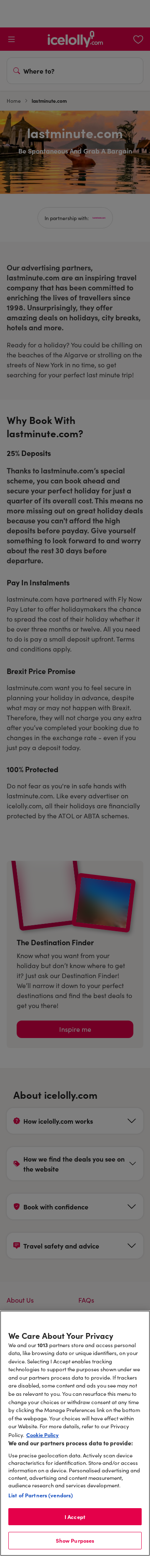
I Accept (75, 1516)
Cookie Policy (42, 1434)
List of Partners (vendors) (40, 1495)
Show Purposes (75, 1540)
